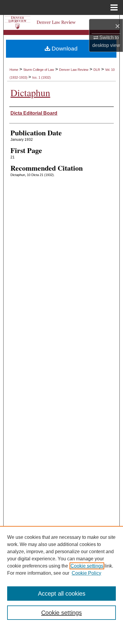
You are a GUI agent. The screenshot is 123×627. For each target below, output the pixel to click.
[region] (61, 576)
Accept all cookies (61, 593)
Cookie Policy (86, 573)
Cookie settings (86, 565)
